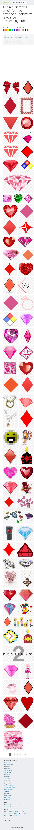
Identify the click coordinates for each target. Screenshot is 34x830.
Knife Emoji (7, 776)
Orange (10, 811)
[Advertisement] (17, 63)
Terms (5, 806)
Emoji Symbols (7, 795)
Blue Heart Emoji (8, 789)
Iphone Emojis (7, 799)
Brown (16, 815)
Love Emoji (7, 780)
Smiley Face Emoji (8, 764)
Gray (5, 815)
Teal (5, 813)
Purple (15, 813)
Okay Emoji (7, 793)
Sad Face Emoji (8, 762)
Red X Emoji (13, 42)
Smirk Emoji (7, 766)
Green (22, 811)
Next (25, 754)
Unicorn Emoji (7, 778)
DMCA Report (7, 804)
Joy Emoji (6, 791)
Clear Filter (7, 32)
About (14, 804)
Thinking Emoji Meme (9, 787)
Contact (21, 804)
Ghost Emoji (7, 768)
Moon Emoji (7, 774)
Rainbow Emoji (7, 782)
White (25, 813)
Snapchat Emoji (8, 770)
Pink (20, 813)
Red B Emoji (8, 37)
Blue (10, 813)
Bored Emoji (18, 37)
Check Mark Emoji (8, 785)
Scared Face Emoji (25, 42)
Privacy (12, 806)
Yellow (16, 811)
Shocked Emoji (8, 772)
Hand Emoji (7, 797)
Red (5, 811)
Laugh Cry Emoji (8, 784)
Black (10, 815)
